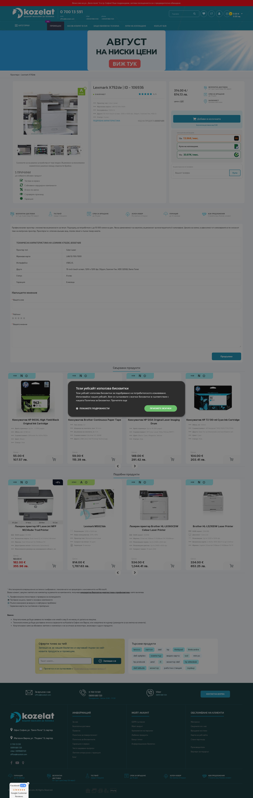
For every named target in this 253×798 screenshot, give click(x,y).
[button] (93, 408)
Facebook (17, 785)
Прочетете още (119, 400)
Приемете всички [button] (160, 408)
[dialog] (126, 399)
